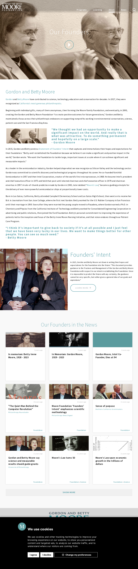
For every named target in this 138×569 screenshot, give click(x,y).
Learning (97, 10)
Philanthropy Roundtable (18, 412)
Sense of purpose (105, 405)
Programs (82, 10)
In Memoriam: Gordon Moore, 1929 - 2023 (67, 356)
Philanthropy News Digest (62, 415)
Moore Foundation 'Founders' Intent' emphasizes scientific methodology (68, 409)
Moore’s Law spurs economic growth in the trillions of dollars (111, 460)
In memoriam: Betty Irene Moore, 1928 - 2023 (22, 356)
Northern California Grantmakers (109, 409)
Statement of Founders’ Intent (54, 148)
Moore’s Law (93, 185)
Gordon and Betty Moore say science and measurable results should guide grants (24, 460)
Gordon (9, 99)
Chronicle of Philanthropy (18, 467)
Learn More (82, 288)
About (112, 10)
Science (83, 482)
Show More (69, 492)
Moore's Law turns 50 (63, 457)
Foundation (37, 430)
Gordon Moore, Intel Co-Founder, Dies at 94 (109, 356)
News (124, 10)
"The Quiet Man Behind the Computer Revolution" (23, 407)
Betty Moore (23, 99)
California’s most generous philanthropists (40, 103)
